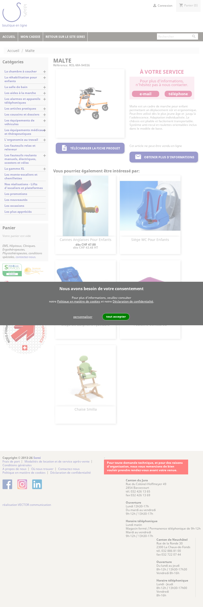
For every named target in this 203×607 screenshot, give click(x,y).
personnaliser (82, 317)
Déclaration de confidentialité (133, 301)
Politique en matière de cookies (78, 301)
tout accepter (116, 316)
